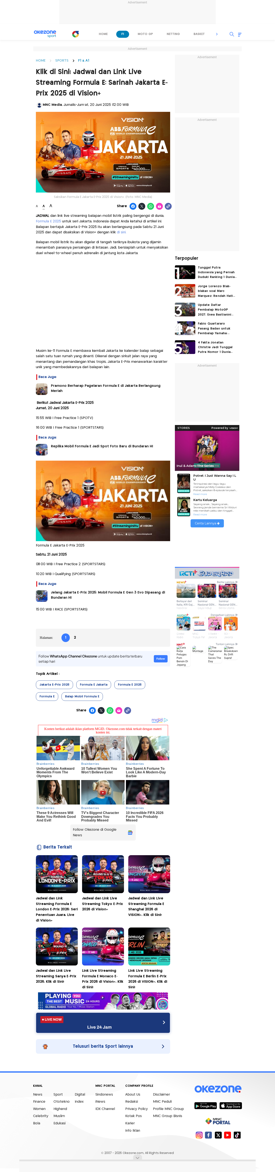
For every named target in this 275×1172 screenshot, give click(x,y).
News (37, 1094)
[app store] (230, 1105)
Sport (58, 1094)
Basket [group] (199, 34)
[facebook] (208, 1135)
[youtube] (227, 1135)
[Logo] (75, 34)
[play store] (205, 1105)
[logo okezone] (218, 1089)
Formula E (47, 696)
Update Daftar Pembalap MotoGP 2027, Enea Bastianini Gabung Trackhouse (214, 310)
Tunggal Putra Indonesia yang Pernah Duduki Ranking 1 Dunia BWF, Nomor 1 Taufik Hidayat (216, 273)
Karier (130, 1123)
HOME (41, 60)
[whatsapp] (150, 206)
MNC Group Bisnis (167, 1116)
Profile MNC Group (168, 1109)
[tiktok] (237, 1135)
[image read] (41, 389)
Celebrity (40, 1116)
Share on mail (159, 206)
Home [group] (103, 34)
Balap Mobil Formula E (82, 696)
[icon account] (39, 105)
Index (79, 1101)
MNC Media (52, 104)
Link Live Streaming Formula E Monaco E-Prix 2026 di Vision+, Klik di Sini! (102, 979)
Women (39, 1109)
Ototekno (61, 1101)
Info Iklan (132, 1130)
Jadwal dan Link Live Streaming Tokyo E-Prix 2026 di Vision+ (102, 904)
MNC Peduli (162, 1101)
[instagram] (199, 1135)
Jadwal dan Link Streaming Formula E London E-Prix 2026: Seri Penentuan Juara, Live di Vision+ (57, 909)
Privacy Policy (136, 1109)
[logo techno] (45, 34)
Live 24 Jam (99, 1027)
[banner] (103, 1008)
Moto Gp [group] (145, 34)
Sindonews (104, 1094)
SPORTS (62, 60)
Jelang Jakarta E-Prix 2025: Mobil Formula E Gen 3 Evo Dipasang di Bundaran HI (108, 595)
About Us (132, 1094)
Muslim (59, 1116)
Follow (160, 658)
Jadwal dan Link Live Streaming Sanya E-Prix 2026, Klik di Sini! (56, 976)
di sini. (121, 232)
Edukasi (59, 1123)
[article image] (185, 272)
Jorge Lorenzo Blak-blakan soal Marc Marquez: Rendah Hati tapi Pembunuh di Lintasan (215, 291)
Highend (60, 1109)
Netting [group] (173, 34)
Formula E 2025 (48, 221)
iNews (100, 1101)
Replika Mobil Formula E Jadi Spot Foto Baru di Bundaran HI (102, 446)
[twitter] (218, 1135)
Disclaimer (161, 1094)
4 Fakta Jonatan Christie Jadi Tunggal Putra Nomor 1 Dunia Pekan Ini (215, 348)
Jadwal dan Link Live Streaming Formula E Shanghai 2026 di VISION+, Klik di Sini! (146, 907)
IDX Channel (105, 1109)
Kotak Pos (133, 1116)
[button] (217, 34)
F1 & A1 (83, 60)
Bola (36, 1123)
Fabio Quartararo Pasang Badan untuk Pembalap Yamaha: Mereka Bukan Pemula (215, 329)
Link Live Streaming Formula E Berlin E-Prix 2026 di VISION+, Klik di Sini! (147, 979)
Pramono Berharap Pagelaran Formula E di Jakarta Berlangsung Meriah (105, 388)
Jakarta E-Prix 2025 (54, 684)
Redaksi (131, 1101)
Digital (80, 1094)
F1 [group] (122, 34)
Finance (39, 1101)
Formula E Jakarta (93, 684)
